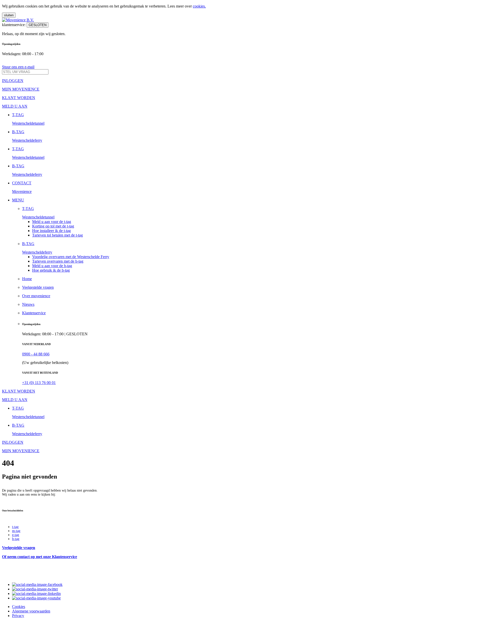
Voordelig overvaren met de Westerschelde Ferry (70, 257)
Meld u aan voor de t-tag (51, 221)
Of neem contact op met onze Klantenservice (39, 556)
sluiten (9, 15)
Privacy (18, 615)
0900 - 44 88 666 (35, 354)
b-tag (15, 539)
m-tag (16, 531)
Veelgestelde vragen (18, 547)
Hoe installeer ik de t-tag (51, 230)
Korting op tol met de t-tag (53, 226)
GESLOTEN (37, 25)
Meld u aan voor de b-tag (52, 266)
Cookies (18, 606)
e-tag (15, 535)
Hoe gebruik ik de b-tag (51, 270)
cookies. (199, 6)
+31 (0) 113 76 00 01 (39, 382)
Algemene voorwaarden (31, 611)
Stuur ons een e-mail (18, 67)
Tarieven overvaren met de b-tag (57, 261)
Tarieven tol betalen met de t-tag (57, 235)
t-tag (15, 527)
